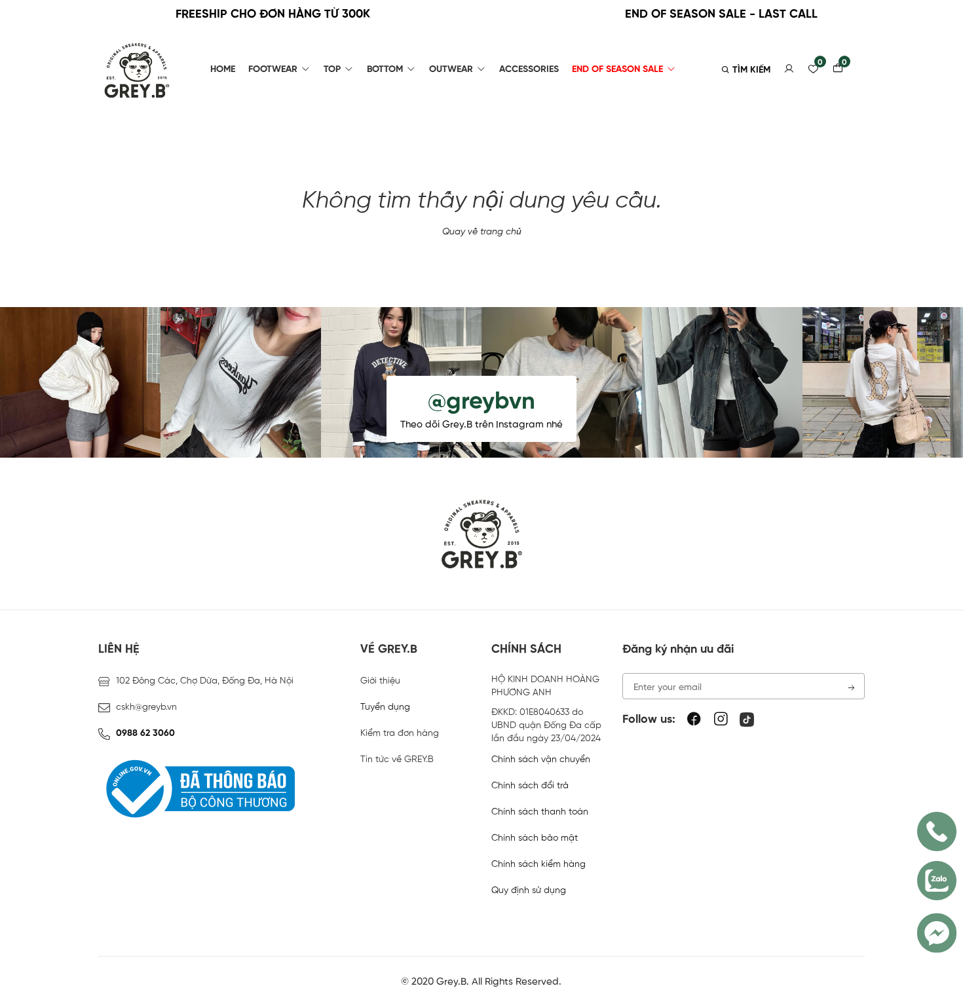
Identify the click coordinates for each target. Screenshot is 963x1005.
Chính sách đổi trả (530, 785)
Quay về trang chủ (481, 231)
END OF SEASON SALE (617, 69)
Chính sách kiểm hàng (538, 864)
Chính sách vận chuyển (540, 759)
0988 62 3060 (144, 733)
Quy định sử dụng (528, 890)
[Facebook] (694, 720)
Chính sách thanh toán (539, 811)
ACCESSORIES (529, 69)
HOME (222, 69)
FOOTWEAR (272, 69)
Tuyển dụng (385, 707)
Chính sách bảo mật (534, 838)
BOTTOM (385, 69)
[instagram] (721, 720)
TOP (332, 69)
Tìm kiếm (750, 70)
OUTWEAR (451, 69)
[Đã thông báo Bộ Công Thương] (196, 789)
